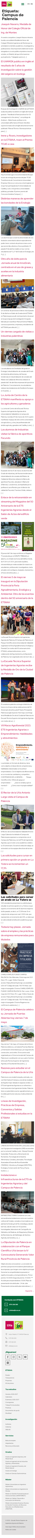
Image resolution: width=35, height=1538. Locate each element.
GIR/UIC (8, 1429)
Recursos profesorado (12, 1446)
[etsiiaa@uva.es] (6, 1310)
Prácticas (8, 1408)
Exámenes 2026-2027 (12, 1399)
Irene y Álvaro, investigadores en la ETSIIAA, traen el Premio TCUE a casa (16, 139)
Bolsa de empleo (10, 1440)
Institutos (8, 1424)
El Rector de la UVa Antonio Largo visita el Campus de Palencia (15, 796)
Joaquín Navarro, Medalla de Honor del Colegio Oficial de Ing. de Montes (16, 28)
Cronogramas (9, 1402)
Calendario (8, 1397)
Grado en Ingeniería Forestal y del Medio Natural (15, 1467)
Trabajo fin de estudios (12, 1405)
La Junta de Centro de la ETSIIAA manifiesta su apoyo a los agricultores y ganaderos (17, 399)
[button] (22, 4)
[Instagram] (13, 1357)
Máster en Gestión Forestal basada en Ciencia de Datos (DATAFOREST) (17, 1495)
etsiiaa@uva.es (14, 1310)
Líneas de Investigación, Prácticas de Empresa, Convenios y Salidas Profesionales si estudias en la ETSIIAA (16, 1109)
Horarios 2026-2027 (11, 1394)
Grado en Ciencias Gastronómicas (15, 1473)
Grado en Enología (11, 1471)
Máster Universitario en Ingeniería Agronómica (15, 1485)
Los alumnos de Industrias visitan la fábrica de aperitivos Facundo (16, 433)
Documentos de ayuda (12, 1410)
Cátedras (8, 1427)
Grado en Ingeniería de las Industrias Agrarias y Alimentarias (16, 1462)
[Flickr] (7, 1362)
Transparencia (9, 1378)
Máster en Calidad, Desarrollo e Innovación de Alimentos (14, 1499)
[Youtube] (25, 1357)
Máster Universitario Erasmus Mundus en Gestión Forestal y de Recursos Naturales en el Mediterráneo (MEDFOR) (17, 1506)
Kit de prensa (9, 1383)
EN (29, 4)
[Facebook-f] (7, 1357)
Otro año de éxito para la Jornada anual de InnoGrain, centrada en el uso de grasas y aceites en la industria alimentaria (17, 267)
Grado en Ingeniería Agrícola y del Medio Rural (15, 1458)
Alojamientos (9, 1443)
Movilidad (8, 1413)
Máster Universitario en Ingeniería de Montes (16, 1490)
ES (32, 4)
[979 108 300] (6, 1304)
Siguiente (29, 1291)
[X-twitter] (19, 1357)
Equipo (7, 1375)
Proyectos (8, 1380)
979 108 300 (13, 1304)
